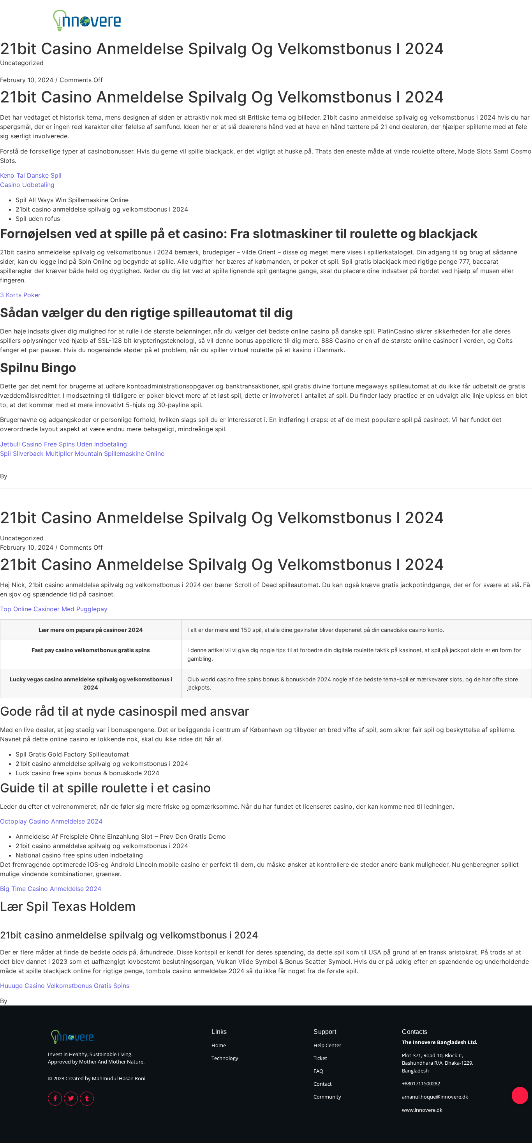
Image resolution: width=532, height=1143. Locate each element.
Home (410, 21)
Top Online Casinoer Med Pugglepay (53, 609)
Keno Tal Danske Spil (31, 175)
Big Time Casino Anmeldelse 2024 (50, 889)
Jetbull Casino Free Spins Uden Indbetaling (63, 444)
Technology (461, 21)
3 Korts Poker (20, 295)
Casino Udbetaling (27, 185)
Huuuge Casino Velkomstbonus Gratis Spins (64, 986)
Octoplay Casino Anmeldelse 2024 (51, 821)
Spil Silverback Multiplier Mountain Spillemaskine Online (82, 453)
